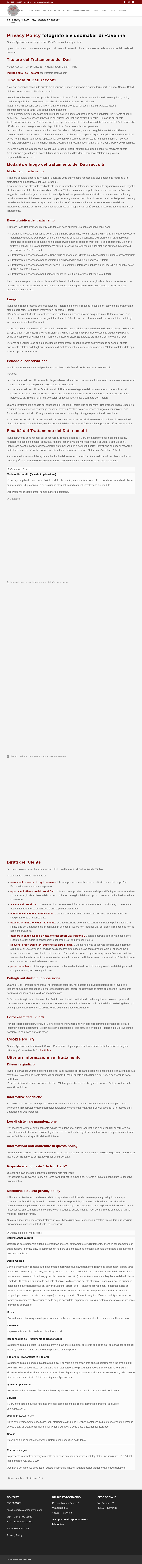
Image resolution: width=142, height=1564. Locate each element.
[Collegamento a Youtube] (133, 2)
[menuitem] (11, 10)
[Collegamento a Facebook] (125, 2)
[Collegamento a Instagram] (129, 2)
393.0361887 (14, 1503)
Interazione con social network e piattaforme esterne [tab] (39, 582)
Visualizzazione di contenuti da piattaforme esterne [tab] (38, 756)
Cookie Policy (43, 1050)
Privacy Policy (14, 1535)
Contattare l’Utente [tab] (20, 469)
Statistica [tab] (15, 498)
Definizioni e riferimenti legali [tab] (26, 1232)
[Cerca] (20, 23)
